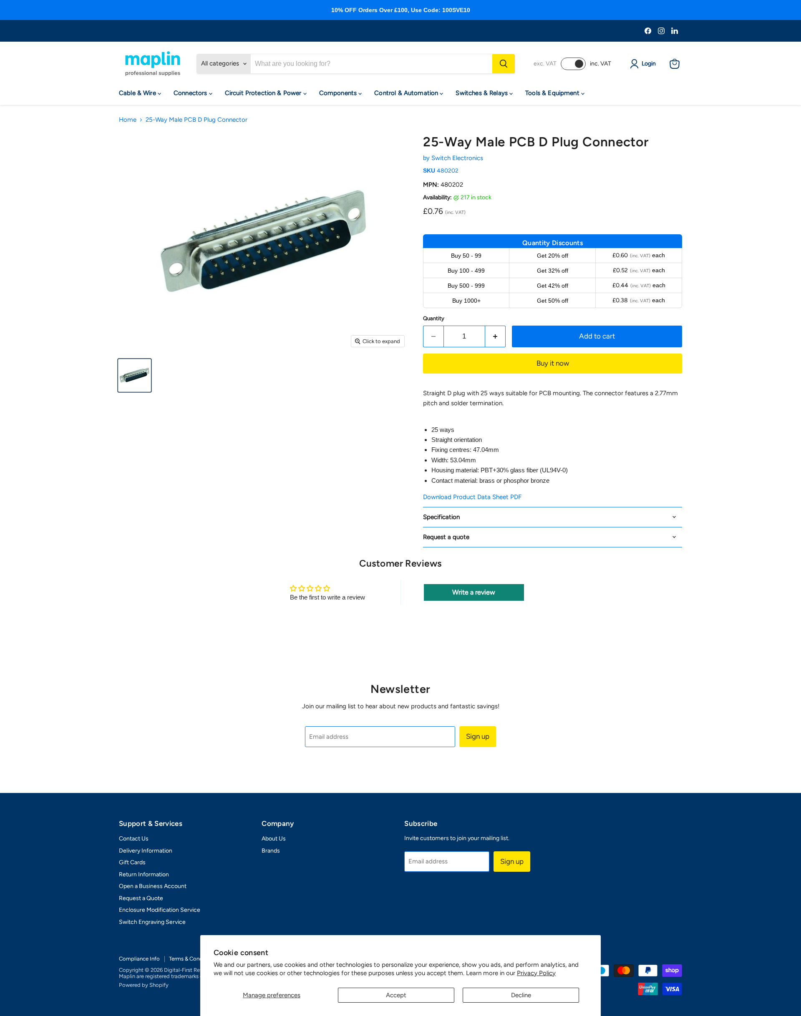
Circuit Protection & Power (264, 93)
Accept (396, 995)
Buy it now (553, 363)
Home (127, 119)
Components (339, 93)
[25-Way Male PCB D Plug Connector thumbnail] (134, 375)
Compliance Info (139, 959)
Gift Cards (132, 862)
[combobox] (371, 63)
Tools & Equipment (553, 93)
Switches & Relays (482, 93)
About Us (274, 838)
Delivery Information (145, 850)
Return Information (144, 874)
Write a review (473, 592)
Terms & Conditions (192, 959)
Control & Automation (407, 93)
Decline (521, 995)
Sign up (477, 736)
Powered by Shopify (144, 985)
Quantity (433, 318)
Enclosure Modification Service (159, 909)
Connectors (191, 93)
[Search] (503, 63)
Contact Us (134, 838)
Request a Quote (141, 898)
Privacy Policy (536, 973)
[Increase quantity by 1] (495, 336)
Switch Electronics (457, 158)
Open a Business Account (152, 886)
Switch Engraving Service (152, 922)
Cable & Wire (138, 93)
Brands (271, 850)
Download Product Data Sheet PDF (472, 497)
